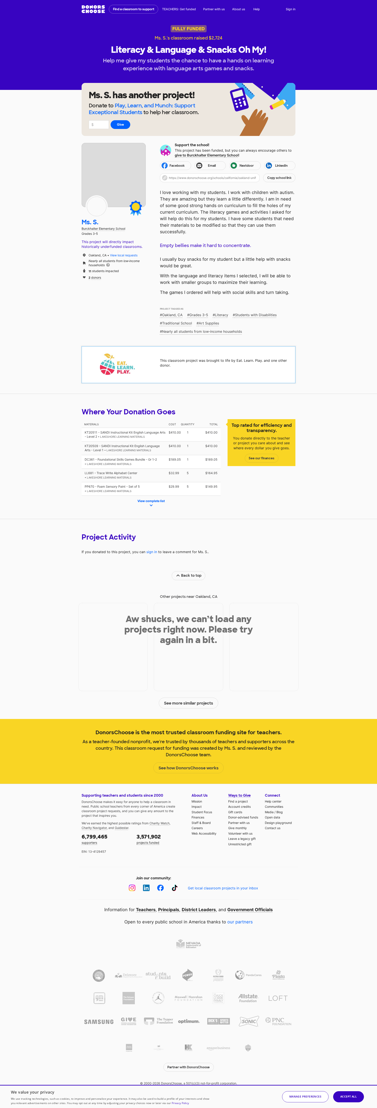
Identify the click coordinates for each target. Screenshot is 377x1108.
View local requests (123, 255)
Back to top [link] (191, 575)
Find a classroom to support (133, 9)
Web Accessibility (204, 833)
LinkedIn (281, 166)
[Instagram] (132, 888)
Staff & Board (201, 823)
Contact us (272, 828)
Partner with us (214, 9)
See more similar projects (188, 703)
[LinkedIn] (146, 888)
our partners (240, 921)
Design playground (278, 823)
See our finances (261, 458)
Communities (274, 806)
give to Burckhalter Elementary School (206, 155)
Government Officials (250, 909)
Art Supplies (209, 323)
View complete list (151, 501)
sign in (151, 552)
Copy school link (279, 178)
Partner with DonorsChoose (188, 1067)
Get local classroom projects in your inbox (223, 888)
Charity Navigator (94, 828)
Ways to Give (239, 795)
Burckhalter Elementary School (103, 228)
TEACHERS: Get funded (179, 9)
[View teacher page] (114, 175)
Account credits (239, 806)
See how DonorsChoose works (189, 768)
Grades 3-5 (198, 315)
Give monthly (237, 828)
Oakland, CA (172, 315)
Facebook (177, 166)
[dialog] (188, 1096)
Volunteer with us (240, 833)
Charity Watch (159, 823)
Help (256, 9)
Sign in (290, 9)
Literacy (221, 315)
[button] (227, 177)
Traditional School (177, 323)
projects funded (149, 838)
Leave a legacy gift (242, 838)
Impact (197, 806)
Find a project (238, 801)
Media (269, 812)
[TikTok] (174, 888)
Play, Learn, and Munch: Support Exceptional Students (142, 109)
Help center (273, 801)
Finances (198, 817)
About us (238, 9)
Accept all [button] (348, 1096)
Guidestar (121, 828)
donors (95, 277)
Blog (279, 812)
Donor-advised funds (243, 817)
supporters (94, 838)
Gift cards (235, 812)
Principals (168, 909)
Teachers (146, 909)
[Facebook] (160, 888)
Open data (272, 817)
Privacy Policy (180, 1103)
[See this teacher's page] (96, 206)
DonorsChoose (93, 9)
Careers (197, 828)
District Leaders (199, 909)
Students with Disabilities (256, 315)
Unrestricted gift (240, 844)
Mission (197, 801)
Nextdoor (247, 166)
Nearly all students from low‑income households (202, 331)
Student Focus (202, 812)
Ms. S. (90, 222)
